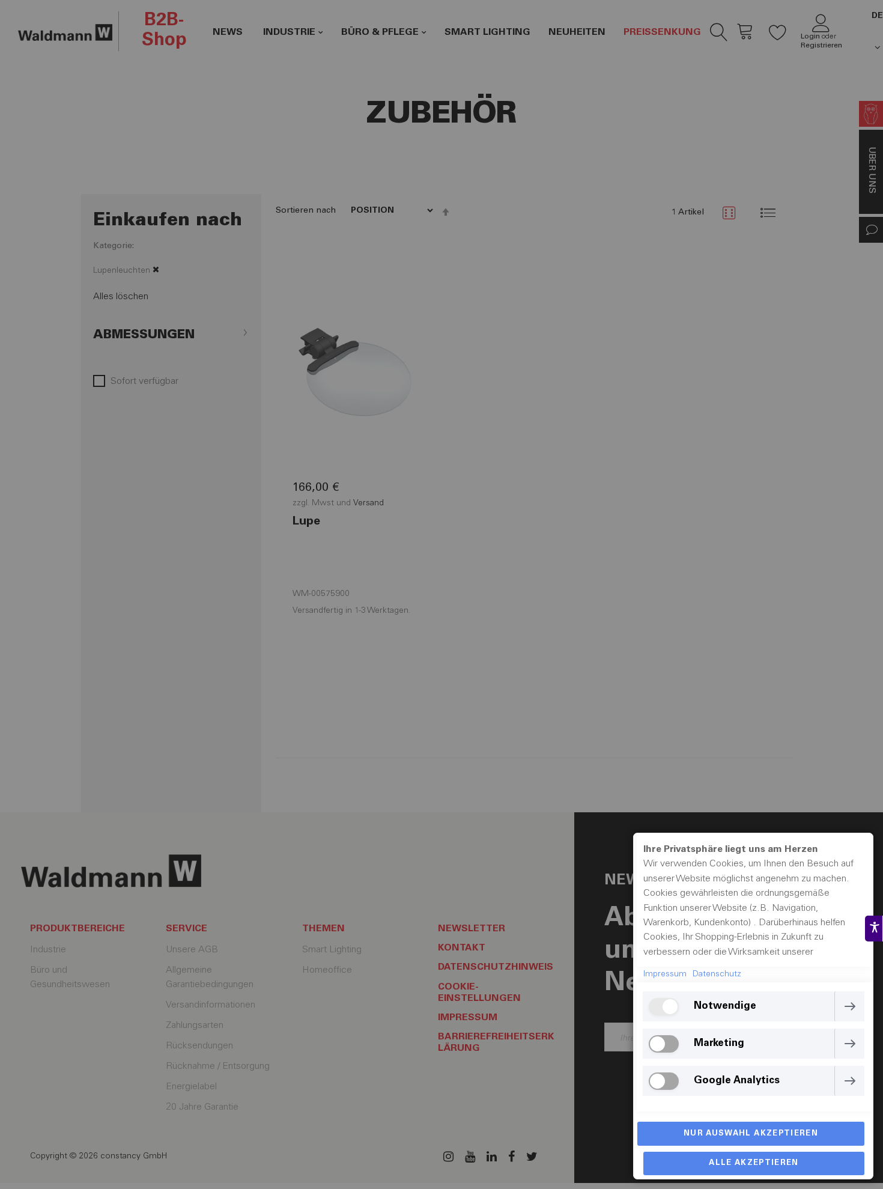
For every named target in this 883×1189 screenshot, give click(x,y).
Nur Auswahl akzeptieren (751, 1134)
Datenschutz (717, 974)
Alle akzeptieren (754, 1163)
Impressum (665, 974)
